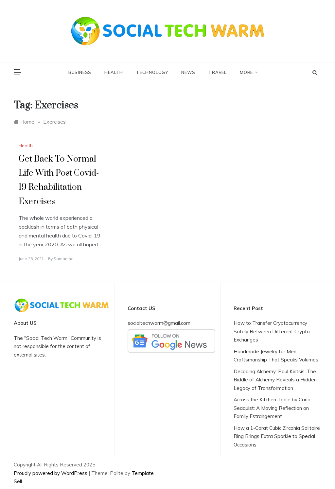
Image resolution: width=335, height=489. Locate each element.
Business (79, 72)
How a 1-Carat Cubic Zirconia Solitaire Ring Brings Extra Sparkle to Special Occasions (277, 436)
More (246, 72)
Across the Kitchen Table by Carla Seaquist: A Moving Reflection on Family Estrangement (272, 407)
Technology (152, 72)
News (188, 72)
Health (113, 72)
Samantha (64, 258)
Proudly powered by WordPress (51, 473)
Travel (217, 72)
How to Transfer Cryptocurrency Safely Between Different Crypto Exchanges (272, 331)
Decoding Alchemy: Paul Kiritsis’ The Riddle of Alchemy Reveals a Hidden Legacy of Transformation (275, 379)
